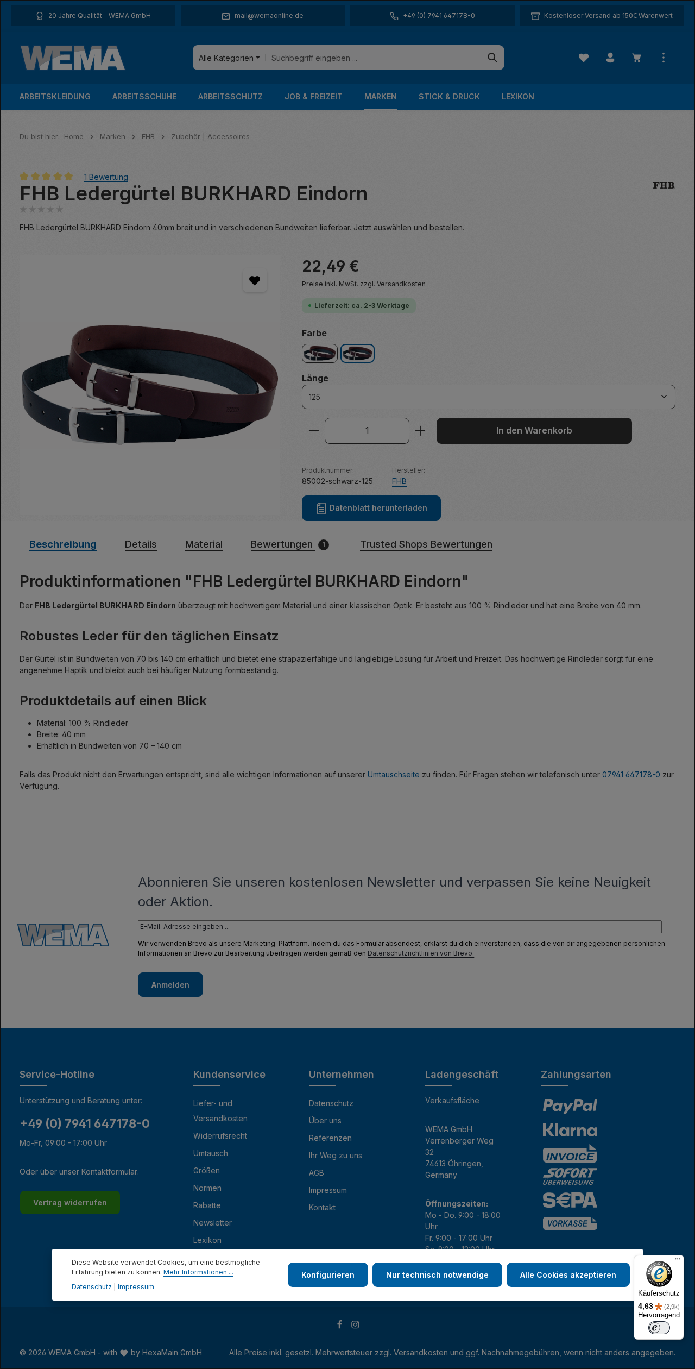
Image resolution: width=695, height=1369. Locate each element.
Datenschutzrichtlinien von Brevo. (421, 953)
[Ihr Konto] (610, 58)
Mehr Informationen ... (198, 1272)
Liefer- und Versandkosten (220, 1110)
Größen (206, 1170)
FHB (399, 481)
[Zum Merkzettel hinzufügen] (255, 280)
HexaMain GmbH (172, 1352)
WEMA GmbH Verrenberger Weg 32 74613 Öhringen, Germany (459, 1152)
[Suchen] (492, 57)
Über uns (325, 1120)
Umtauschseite (394, 774)
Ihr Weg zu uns (335, 1155)
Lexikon (207, 1240)
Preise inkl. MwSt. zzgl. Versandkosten (364, 284)
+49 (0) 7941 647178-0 (85, 1123)
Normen (207, 1187)
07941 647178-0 (631, 774)
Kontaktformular (109, 1171)
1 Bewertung (106, 176)
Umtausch (210, 1153)
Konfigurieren (328, 1274)
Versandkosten (421, 1352)
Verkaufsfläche (452, 1100)
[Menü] (677, 1261)
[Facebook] (340, 1326)
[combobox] (373, 57)
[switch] (659, 1327)
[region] (150, 385)
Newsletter (212, 1222)
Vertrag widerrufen (70, 1202)
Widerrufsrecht (220, 1135)
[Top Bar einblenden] (663, 58)
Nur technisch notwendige (437, 1274)
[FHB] (664, 193)
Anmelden (170, 984)
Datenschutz (331, 1103)
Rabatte (207, 1205)
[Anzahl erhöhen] (420, 431)
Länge (315, 378)
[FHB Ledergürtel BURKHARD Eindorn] (150, 385)
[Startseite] (73, 58)
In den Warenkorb (534, 430)
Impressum (328, 1190)
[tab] (63, 544)
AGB (316, 1172)
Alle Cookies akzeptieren (568, 1274)
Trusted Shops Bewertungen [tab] (426, 544)
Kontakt (322, 1207)
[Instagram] (355, 1326)
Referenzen (330, 1137)
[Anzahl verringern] (313, 431)
